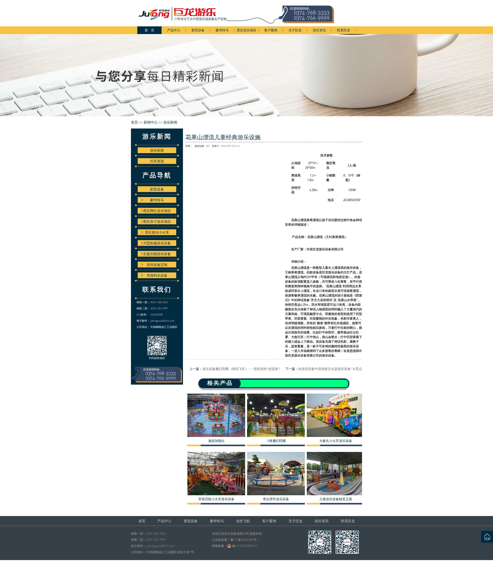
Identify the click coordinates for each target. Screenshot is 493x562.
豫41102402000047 (244, 546)
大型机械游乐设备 (157, 243)
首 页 (149, 30)
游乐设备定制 (157, 264)
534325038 (156, 314)
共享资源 (157, 161)
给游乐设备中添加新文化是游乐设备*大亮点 (330, 369)
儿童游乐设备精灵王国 (335, 499)
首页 (141, 521)
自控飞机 (243, 521)
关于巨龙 (295, 30)
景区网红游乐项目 (157, 211)
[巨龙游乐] (239, 13)
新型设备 (198, 30)
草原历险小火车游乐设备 (216, 499)
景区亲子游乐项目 (157, 221)
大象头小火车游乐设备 (335, 441)
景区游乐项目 (246, 30)
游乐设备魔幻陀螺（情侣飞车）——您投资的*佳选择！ (241, 369)
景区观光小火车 (157, 232)
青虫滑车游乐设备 (276, 499)
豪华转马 (222, 30)
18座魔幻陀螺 (276, 441)
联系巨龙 (343, 30)
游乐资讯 (319, 30)
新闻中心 (151, 122)
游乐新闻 (170, 122)
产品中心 (173, 30)
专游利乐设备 (157, 275)
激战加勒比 (216, 441)
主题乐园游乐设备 (157, 254)
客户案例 (270, 30)
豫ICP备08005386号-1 (244, 540)
